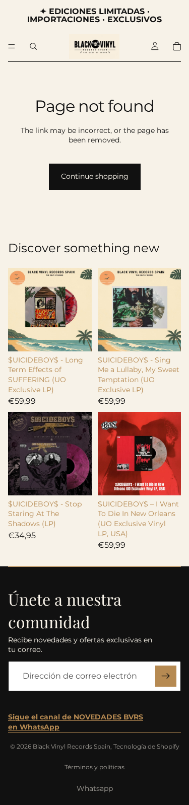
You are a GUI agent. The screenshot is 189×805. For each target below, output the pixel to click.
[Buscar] (33, 46)
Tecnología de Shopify (146, 746)
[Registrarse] (165, 676)
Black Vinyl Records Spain (71, 746)
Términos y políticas (94, 767)
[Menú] (11, 46)
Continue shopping (95, 176)
